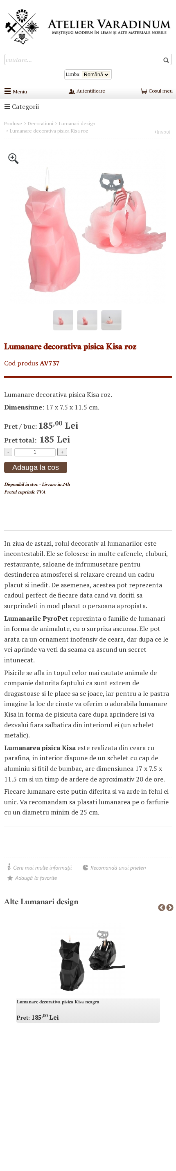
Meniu (20, 92)
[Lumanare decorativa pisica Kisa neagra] (88, 959)
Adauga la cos (35, 467)
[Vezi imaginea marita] (13, 157)
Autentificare (90, 91)
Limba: (74, 74)
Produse (13, 123)
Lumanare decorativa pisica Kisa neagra (58, 1002)
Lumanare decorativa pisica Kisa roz (49, 131)
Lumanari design (77, 123)
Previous (162, 908)
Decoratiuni (40, 123)
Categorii (24, 106)
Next (170, 908)
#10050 (12, 501)
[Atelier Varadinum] (88, 26)
